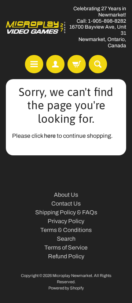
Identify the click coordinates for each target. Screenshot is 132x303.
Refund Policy (66, 256)
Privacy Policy (66, 221)
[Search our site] (98, 64)
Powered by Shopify (66, 288)
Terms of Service (66, 247)
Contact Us (66, 203)
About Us (66, 195)
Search (66, 239)
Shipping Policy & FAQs (66, 212)
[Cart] (76, 64)
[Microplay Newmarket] (36, 27)
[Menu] (34, 64)
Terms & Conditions (66, 230)
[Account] (55, 64)
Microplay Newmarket (72, 275)
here (50, 136)
